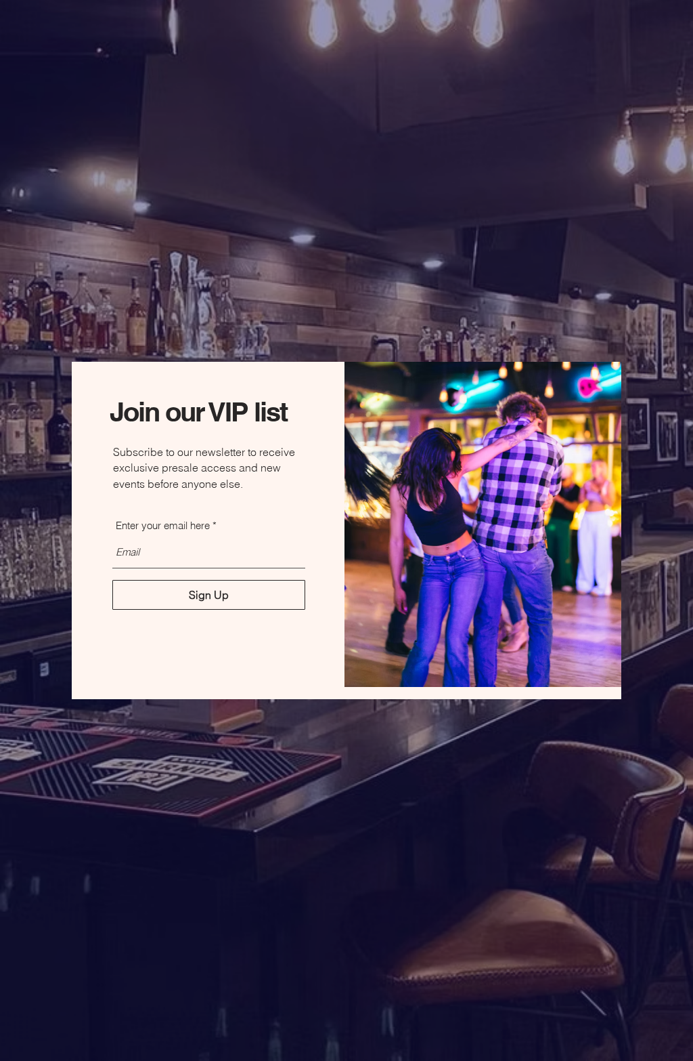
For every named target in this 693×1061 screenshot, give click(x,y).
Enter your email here (163, 525)
